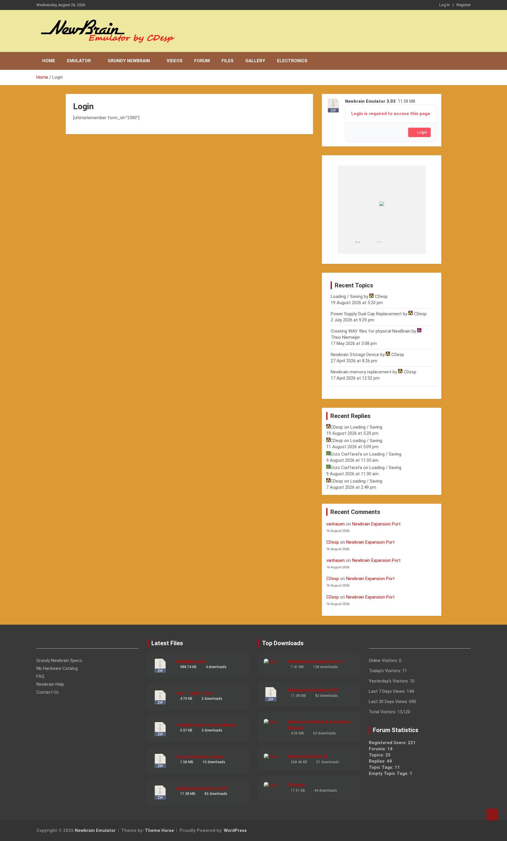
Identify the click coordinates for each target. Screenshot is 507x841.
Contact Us (47, 692)
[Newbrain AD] (344, 247)
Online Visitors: (384, 660)
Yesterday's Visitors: (389, 681)
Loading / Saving (347, 296)
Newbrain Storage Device (355, 354)
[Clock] (366, 248)
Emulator (79, 60)
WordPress (235, 830)
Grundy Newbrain (129, 60)
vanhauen (335, 524)
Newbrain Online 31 (307, 756)
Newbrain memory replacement (361, 372)
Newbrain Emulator (95, 830)
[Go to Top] (492, 814)
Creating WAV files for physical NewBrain (370, 331)
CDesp (332, 542)
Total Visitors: (383, 711)
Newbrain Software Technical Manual (318, 725)
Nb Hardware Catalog (57, 668)
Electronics (292, 60)
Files (228, 60)
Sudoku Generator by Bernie (206, 725)
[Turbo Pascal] (387, 247)
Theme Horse (159, 830)
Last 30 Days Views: (389, 701)
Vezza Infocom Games (200, 756)
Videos (174, 60)
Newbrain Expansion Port (376, 524)
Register (464, 5)
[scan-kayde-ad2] (408, 247)
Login (422, 132)
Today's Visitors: (385, 670)
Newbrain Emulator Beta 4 (315, 661)
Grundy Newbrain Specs (59, 660)
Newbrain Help (50, 684)
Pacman (296, 785)
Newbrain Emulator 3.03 (202, 788)
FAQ (40, 676)
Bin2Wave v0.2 (191, 661)
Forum (202, 60)
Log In (444, 5)
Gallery (255, 60)
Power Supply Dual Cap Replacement (366, 313)
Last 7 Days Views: (388, 691)
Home (48, 60)
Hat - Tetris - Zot (195, 693)
